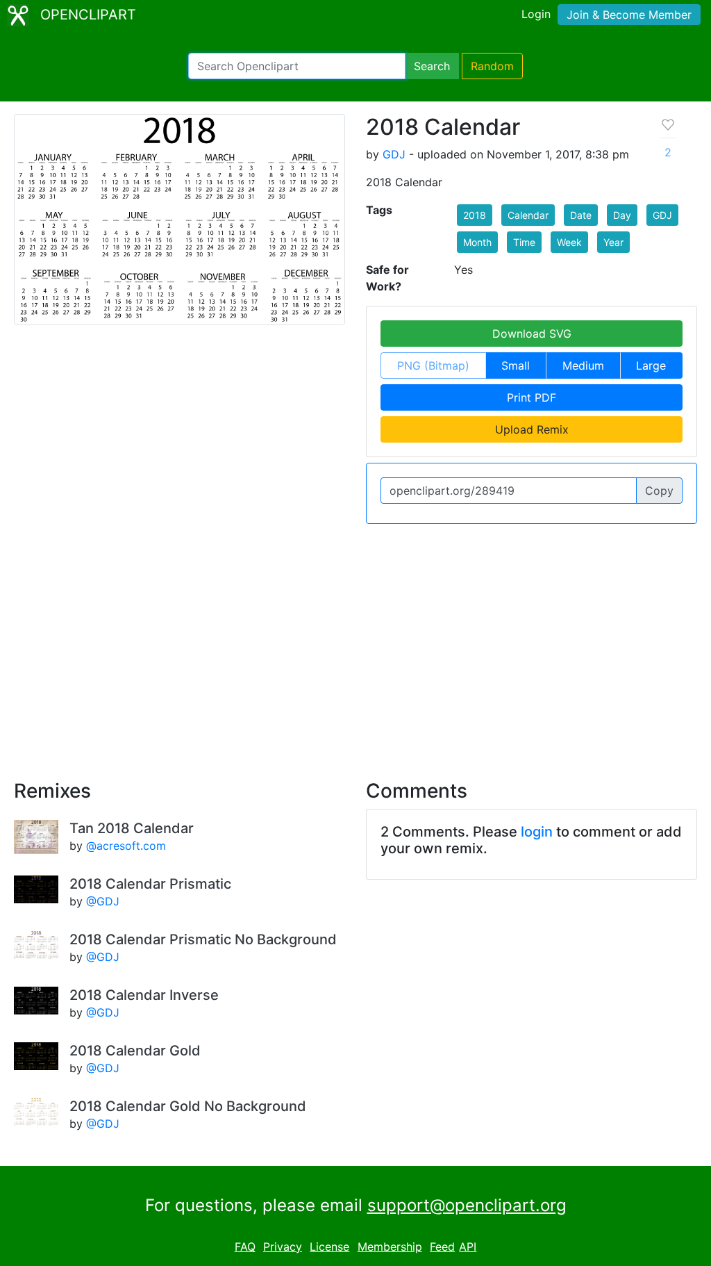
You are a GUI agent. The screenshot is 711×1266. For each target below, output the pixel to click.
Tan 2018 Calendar (131, 828)
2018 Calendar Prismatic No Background (203, 939)
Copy (659, 491)
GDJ (394, 154)
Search (432, 66)
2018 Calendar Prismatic (150, 883)
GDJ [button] (662, 215)
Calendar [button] (528, 215)
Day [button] (622, 215)
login (537, 831)
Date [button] (581, 215)
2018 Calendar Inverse (144, 995)
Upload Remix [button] (532, 429)
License (329, 1246)
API (467, 1246)
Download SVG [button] (531, 333)
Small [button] (515, 365)
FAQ (245, 1246)
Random (492, 66)
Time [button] (524, 242)
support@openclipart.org (467, 1205)
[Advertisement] (355, 643)
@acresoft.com (126, 846)
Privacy (282, 1246)
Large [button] (651, 365)
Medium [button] (583, 365)
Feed (442, 1246)
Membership (390, 1246)
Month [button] (477, 242)
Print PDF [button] (531, 397)
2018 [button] (474, 215)
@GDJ (102, 901)
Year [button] (613, 242)
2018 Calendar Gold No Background (187, 1106)
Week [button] (569, 242)
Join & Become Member (629, 15)
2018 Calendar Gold (135, 1050)
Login (536, 14)
